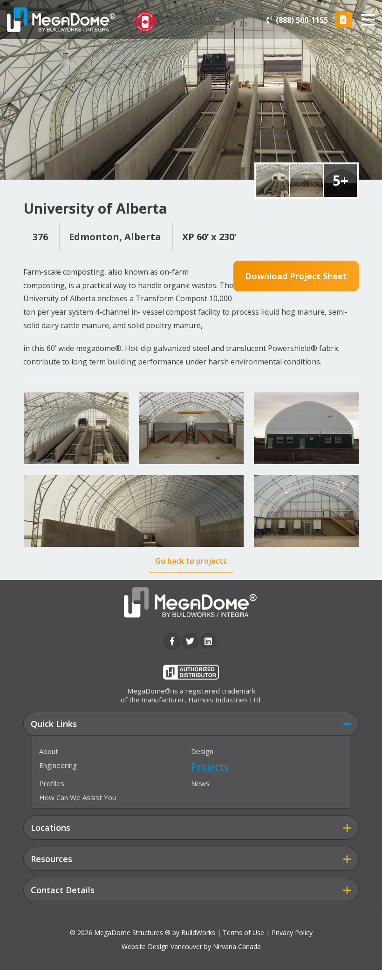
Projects (210, 767)
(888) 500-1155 (302, 20)
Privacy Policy (292, 932)
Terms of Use (243, 932)
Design (202, 751)
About (48, 751)
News (200, 783)
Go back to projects (191, 561)
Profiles (51, 783)
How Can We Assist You (77, 797)
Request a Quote (343, 19)
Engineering (58, 765)
